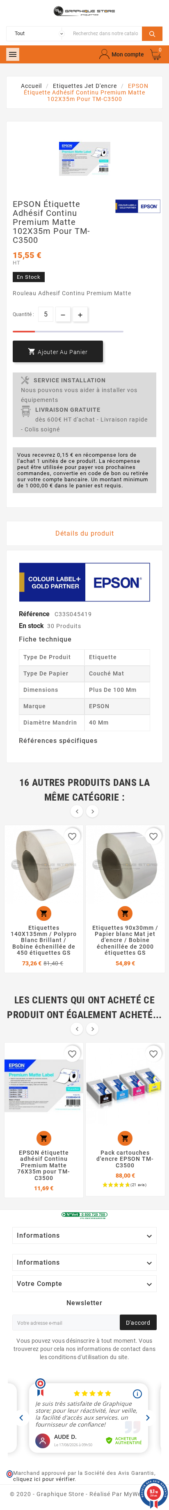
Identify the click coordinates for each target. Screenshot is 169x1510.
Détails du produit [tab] (84, 533)
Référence (35, 614)
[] (152, 33)
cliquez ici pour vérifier (44, 1479)
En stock (31, 626)
